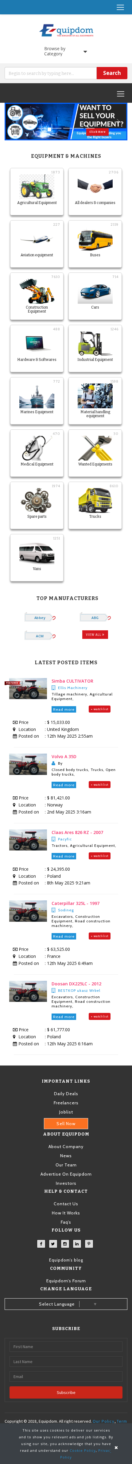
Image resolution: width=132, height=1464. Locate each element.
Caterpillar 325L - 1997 (75, 903)
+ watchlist (99, 709)
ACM (40, 636)
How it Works (66, 1213)
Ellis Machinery (72, 687)
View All (94, 634)
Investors (66, 1183)
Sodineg (66, 910)
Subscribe (66, 1392)
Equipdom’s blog (66, 1260)
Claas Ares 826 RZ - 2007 (77, 832)
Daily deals (66, 1093)
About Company (66, 1146)
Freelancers (66, 1103)
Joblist (66, 1112)
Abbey (39, 617)
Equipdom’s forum (66, 1281)
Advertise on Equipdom (66, 1174)
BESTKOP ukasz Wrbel (79, 990)
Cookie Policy (83, 1450)
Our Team (66, 1165)
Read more (64, 709)
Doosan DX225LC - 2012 (76, 984)
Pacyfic (65, 839)
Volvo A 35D (64, 756)
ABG (95, 617)
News (66, 1155)
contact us (66, 1203)
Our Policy (104, 1421)
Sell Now (66, 1123)
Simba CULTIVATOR (72, 681)
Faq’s (66, 1222)
